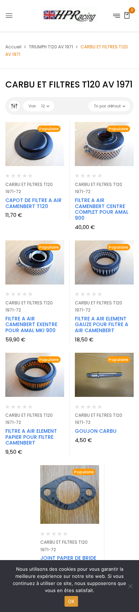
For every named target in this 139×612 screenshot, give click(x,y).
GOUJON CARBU (96, 431)
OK (71, 601)
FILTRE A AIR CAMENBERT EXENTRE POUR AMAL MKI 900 (31, 324)
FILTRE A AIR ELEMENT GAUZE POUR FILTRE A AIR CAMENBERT (101, 324)
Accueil (13, 47)
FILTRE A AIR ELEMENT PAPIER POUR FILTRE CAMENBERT (31, 437)
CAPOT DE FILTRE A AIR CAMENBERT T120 (33, 203)
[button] (127, 15)
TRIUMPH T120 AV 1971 (51, 47)
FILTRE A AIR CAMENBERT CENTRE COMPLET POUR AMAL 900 (101, 209)
